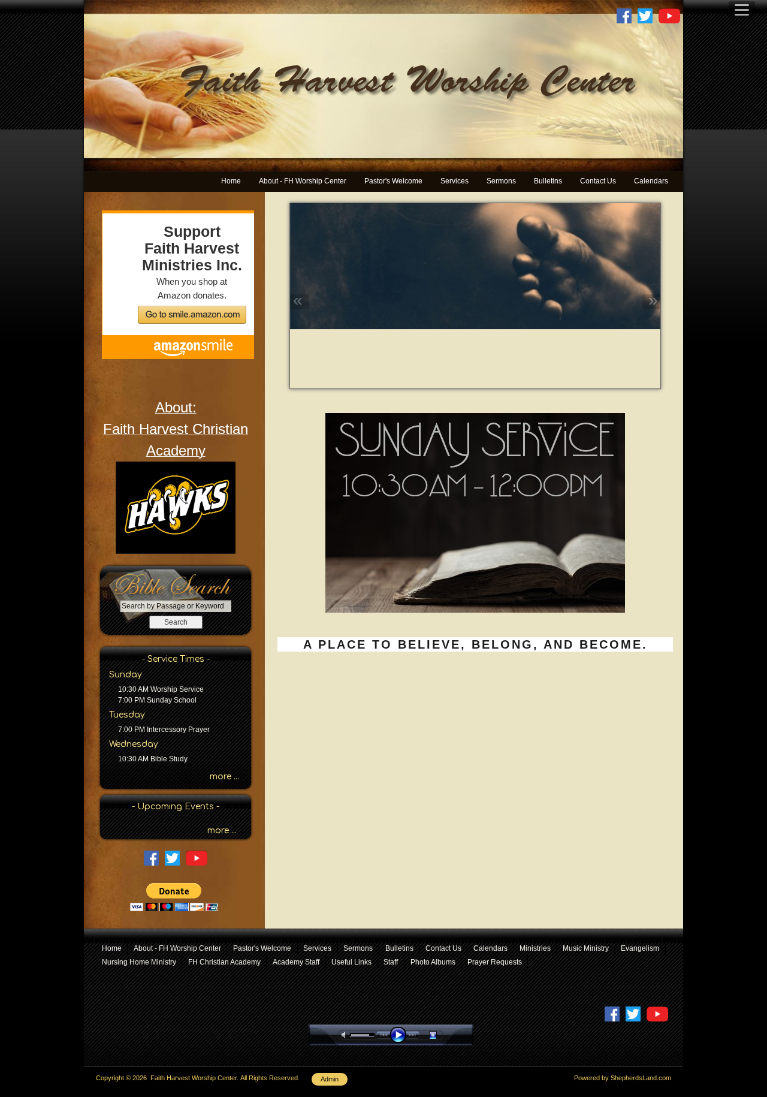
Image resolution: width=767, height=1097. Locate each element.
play (401, 1034)
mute (346, 1035)
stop (443, 1034)
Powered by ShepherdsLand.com (622, 1077)
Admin (330, 1079)
